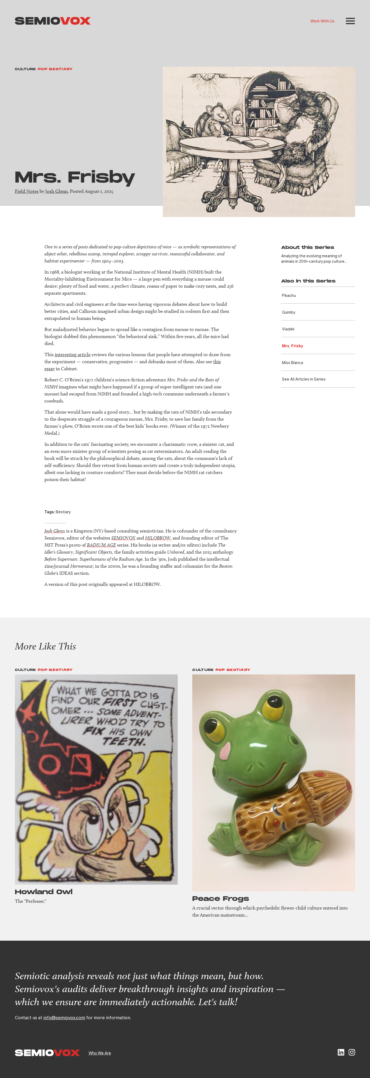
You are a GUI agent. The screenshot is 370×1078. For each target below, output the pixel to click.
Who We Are (100, 1053)
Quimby (288, 312)
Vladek (288, 329)
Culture (25, 69)
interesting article (72, 355)
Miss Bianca (292, 362)
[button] (350, 21)
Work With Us (322, 21)
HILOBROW (157, 538)
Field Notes (26, 191)
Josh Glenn (56, 191)
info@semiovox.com (64, 1017)
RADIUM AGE (101, 545)
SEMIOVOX (123, 538)
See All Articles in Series (304, 379)
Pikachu (289, 295)
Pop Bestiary (55, 69)
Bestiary (63, 511)
